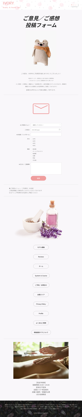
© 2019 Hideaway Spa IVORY (41, 413)
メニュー (75, 5)
